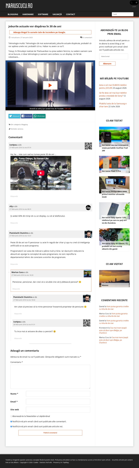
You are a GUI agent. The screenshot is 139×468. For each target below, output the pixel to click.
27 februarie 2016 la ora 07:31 (20, 148)
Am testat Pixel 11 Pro (111, 171)
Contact (70, 14)
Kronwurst (103, 328)
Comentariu (16, 362)
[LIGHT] (134, 3)
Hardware (28, 14)
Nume (14, 393)
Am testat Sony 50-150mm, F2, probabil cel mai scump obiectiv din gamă (115, 246)
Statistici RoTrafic (46, 462)
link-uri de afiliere (12, 462)
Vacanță (57, 14)
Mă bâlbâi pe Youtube (114, 78)
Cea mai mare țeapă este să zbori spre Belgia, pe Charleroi (113, 330)
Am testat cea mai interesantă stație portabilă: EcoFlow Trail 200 (115, 148)
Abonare (107, 63)
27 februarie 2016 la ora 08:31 (20, 209)
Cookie (35, 462)
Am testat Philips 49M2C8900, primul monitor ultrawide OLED (114, 194)
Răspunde (14, 196)
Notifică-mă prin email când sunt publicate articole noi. (37, 426)
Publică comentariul (50, 433)
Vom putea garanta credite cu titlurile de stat (113, 314)
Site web (14, 409)
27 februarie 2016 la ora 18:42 (24, 300)
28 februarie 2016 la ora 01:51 (24, 324)
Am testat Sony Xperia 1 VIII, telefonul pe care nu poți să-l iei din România (114, 220)
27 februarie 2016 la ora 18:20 (22, 275)
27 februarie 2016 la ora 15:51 (20, 236)
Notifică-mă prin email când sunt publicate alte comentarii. (39, 421)
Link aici (67, 109)
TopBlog (66, 462)
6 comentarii (87, 37)
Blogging (13, 14)
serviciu (20, 129)
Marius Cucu (104, 313)
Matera (105, 285)
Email (14, 401)
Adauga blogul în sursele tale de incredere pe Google (39, 32)
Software (43, 14)
